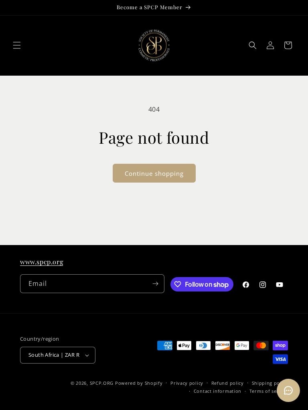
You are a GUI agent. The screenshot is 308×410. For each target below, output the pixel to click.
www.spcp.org (41, 261)
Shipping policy (270, 383)
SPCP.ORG (102, 383)
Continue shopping (154, 173)
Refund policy (227, 383)
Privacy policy (186, 383)
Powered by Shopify (139, 383)
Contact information (217, 391)
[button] (17, 45)
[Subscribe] (155, 283)
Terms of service (268, 391)
